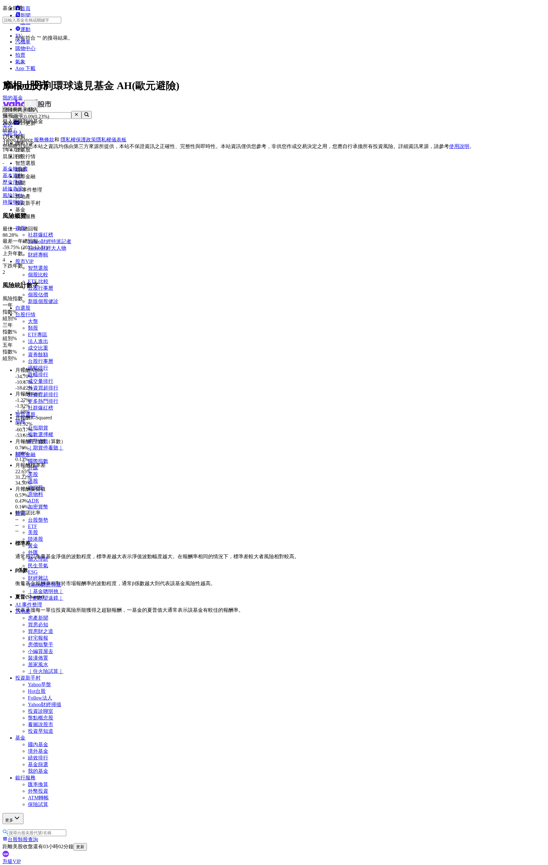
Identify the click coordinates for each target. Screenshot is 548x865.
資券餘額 (38, 354)
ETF (32, 526)
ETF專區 (37, 334)
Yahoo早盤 (39, 684)
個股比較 (38, 274)
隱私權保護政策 (78, 139)
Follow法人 (40, 697)
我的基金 (38, 771)
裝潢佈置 (38, 658)
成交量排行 (40, 381)
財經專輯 (38, 254)
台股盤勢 (38, 520)
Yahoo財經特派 (44, 584)
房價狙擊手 (40, 644)
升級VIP (12, 861)
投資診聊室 (40, 711)
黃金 (33, 545)
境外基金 (38, 751)
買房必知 (38, 624)
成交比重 (38, 348)
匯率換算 (38, 784)
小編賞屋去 (40, 651)
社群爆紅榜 (40, 234)
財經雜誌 (38, 578)
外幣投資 (38, 791)
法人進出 (38, 341)
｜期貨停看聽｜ (45, 447)
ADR (33, 500)
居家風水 (38, 664)
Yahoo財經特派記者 (49, 241)
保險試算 (38, 804)
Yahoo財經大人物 (47, 248)
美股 (33, 474)
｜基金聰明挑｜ (45, 591)
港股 (33, 481)
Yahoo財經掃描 (44, 704)
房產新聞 (38, 618)
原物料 (35, 494)
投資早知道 (40, 731)
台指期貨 (38, 427)
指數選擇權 (40, 434)
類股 (33, 328)
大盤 (33, 321)
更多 (9, 820)
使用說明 (459, 146)
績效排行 (38, 757)
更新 (80, 846)
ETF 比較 (38, 281)
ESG (33, 572)
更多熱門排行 (43, 401)
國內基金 (38, 744)
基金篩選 (38, 764)
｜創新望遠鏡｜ (45, 598)
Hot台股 (37, 691)
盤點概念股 (40, 717)
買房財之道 (40, 631)
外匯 (33, 552)
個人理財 (38, 559)
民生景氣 (38, 565)
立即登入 (13, 133)
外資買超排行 (43, 388)
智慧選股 (38, 268)
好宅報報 (38, 638)
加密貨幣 (38, 506)
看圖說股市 (40, 724)
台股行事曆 (40, 288)
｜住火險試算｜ (45, 671)
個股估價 (38, 294)
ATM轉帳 (38, 797)
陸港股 (35, 539)
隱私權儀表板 (111, 139)
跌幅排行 (38, 374)
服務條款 (44, 139)
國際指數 (38, 461)
